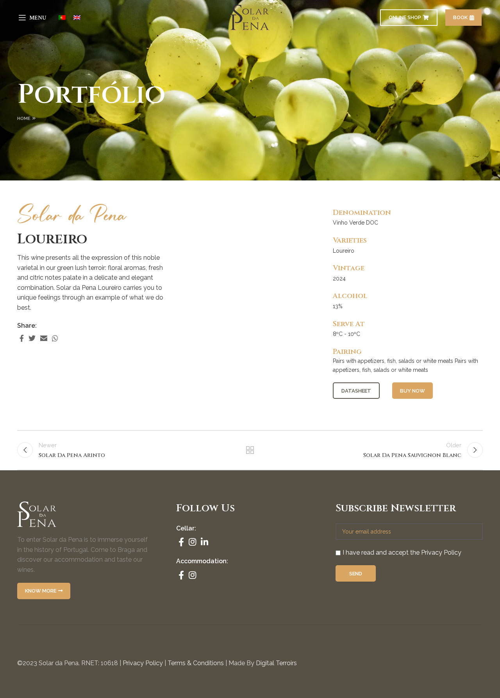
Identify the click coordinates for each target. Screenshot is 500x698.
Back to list (250, 450)
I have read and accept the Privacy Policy (402, 552)
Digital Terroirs (276, 663)
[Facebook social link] (21, 338)
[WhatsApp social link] (55, 338)
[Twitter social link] (32, 338)
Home (23, 118)
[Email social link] (44, 338)
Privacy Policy (143, 663)
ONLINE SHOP (405, 17)
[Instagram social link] (192, 541)
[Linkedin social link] (204, 541)
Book (460, 17)
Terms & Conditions (196, 663)
